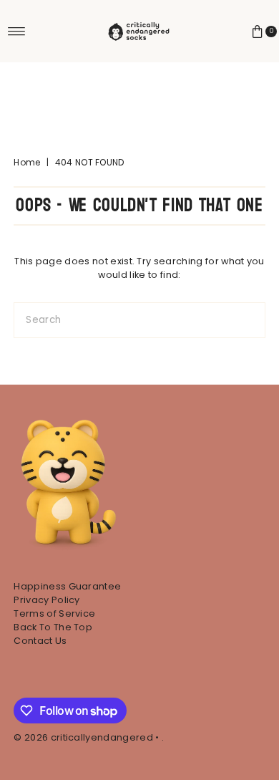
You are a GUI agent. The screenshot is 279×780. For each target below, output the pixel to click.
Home (27, 162)
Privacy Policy (46, 600)
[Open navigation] (17, 31)
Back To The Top (53, 627)
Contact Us (40, 641)
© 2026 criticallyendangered (83, 737)
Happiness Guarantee (67, 586)
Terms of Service (54, 613)
